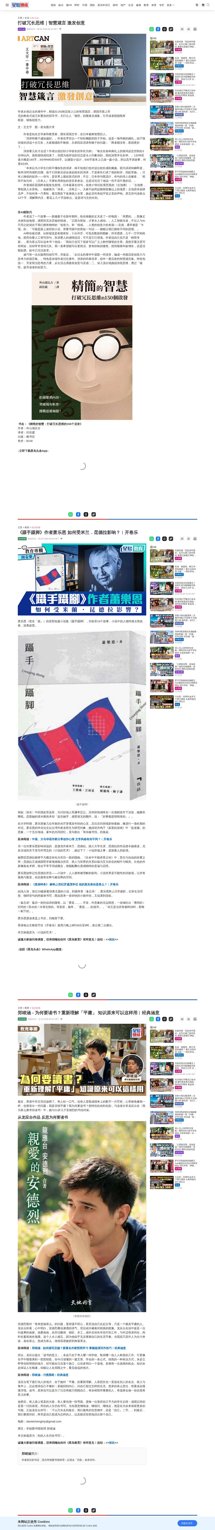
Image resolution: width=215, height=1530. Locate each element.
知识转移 (36, 527)
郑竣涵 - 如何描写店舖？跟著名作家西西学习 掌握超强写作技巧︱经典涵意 (79, 1348)
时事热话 (179, 66)
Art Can (35, 18)
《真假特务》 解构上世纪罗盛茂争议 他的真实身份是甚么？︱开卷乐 (75, 884)
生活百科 (179, 163)
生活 (27, 18)
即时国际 (179, 115)
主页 (20, 18)
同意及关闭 (186, 1523)
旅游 (177, 147)
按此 (112, 939)
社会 (177, 196)
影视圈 (178, 50)
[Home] (20, 4)
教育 (27, 527)
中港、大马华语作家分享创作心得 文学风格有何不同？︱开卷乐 (72, 839)
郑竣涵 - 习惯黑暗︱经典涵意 (50, 1374)
